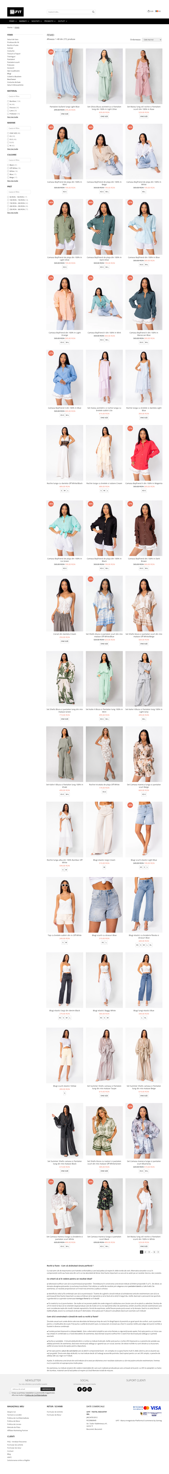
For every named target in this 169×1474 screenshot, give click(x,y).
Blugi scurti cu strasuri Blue (104, 935)
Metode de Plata (13, 1427)
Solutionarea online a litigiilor (18, 1460)
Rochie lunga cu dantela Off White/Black (64, 483)
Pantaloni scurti (13, 62)
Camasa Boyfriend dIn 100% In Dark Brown (144, 559)
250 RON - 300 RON (17, 209)
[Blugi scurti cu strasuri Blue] (104, 905)
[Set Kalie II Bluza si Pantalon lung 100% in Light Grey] (143, 679)
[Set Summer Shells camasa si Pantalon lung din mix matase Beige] (143, 1055)
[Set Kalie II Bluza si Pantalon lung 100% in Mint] (104, 679)
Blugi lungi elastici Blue (143, 1010)
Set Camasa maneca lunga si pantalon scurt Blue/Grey (144, 1162)
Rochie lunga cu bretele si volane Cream (104, 483)
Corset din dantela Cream (64, 634)
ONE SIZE (13, 133)
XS (11, 136)
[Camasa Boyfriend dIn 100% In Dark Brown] (143, 528)
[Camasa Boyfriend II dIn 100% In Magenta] (143, 453)
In (10, 104)
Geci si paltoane (13, 71)
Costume (10, 51)
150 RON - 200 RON (17, 203)
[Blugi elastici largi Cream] (104, 829)
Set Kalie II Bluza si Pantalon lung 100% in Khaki (64, 785)
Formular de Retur (54, 1415)
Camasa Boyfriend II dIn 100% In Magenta (143, 483)
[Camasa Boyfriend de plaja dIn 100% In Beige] (104, 151)
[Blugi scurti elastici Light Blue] (143, 829)
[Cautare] (93, 12)
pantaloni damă (134, 1286)
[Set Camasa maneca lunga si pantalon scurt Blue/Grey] (143, 1131)
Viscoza (12, 107)
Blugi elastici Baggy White (104, 1010)
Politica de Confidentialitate (36, 1395)
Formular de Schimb (55, 1412)
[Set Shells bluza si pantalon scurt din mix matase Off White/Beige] (143, 603)
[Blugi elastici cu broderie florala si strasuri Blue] (143, 905)
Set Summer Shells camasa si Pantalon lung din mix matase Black (65, 1162)
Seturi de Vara (12, 39)
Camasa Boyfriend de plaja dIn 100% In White (143, 183)
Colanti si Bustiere (14, 76)
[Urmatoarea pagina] (158, 1252)
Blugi (9, 73)
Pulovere (10, 65)
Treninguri (11, 56)
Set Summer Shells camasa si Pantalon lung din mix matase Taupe (104, 1087)
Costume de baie (13, 82)
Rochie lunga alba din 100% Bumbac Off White (64, 861)
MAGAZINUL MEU (15, 1406)
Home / (10, 27)
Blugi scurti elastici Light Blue (144, 860)
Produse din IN (13, 42)
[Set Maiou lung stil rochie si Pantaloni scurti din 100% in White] (143, 1206)
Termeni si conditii (14, 1415)
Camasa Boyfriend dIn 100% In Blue (144, 257)
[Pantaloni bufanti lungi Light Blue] (64, 76)
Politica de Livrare (14, 1424)
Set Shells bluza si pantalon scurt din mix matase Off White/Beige (144, 635)
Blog (9, 1454)
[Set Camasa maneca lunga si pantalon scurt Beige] (143, 754)
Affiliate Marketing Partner (17, 1430)
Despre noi (11, 1412)
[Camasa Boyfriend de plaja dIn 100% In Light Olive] (64, 227)
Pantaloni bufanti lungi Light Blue (64, 106)
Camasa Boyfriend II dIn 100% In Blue (64, 408)
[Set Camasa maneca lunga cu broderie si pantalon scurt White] (64, 1206)
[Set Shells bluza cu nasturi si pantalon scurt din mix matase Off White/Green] (104, 1131)
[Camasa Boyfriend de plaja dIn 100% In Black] (104, 528)
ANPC (9, 1457)
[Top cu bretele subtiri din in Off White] (64, 905)
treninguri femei (82, 1298)
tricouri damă (76, 1331)
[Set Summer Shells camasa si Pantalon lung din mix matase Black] (64, 1131)
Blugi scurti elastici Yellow (64, 1086)
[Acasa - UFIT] (20, 12)
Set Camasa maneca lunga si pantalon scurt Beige (144, 785)
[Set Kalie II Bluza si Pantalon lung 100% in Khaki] (64, 754)
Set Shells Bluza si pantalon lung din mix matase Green (65, 710)
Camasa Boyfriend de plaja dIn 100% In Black (104, 559)
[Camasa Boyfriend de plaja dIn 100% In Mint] (64, 151)
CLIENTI (11, 1436)
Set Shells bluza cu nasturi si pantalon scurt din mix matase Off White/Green (104, 1162)
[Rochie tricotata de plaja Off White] (104, 754)
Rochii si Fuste (12, 45)
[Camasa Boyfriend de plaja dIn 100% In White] (143, 151)
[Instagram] (89, 1389)
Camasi (10, 48)
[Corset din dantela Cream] (64, 603)
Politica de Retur (13, 1421)
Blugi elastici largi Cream (104, 860)
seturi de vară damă (70, 1351)
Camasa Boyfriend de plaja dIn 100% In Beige (104, 183)
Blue (11, 174)
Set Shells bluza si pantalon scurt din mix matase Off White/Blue (104, 635)
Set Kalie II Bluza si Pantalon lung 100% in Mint (104, 710)
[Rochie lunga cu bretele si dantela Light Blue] (143, 377)
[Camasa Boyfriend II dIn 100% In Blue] (64, 377)
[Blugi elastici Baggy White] (104, 980)
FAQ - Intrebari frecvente (17, 1441)
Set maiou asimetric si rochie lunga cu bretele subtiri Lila (104, 409)
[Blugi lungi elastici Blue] (143, 980)
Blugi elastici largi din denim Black (64, 1010)
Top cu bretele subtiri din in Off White (64, 935)
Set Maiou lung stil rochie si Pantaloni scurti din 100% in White (144, 1237)
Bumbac (13, 101)
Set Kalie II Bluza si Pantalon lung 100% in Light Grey (143, 710)
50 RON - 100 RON (17, 197)
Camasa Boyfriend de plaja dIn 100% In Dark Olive (104, 258)
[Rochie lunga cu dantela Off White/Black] (64, 453)
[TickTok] (84, 1389)
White (12, 171)
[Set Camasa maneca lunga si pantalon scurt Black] (104, 1206)
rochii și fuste (52, 1311)
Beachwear (11, 79)
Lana (11, 110)
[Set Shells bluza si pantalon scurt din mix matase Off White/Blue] (104, 603)
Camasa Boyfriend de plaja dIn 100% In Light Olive (64, 258)
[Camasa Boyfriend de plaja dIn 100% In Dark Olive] (104, 227)
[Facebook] (79, 1389)
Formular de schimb (15, 1445)
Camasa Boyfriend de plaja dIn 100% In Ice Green (64, 559)
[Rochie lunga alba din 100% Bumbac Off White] (64, 829)
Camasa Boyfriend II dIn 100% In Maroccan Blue (144, 333)
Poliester (13, 114)
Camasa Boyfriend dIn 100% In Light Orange (65, 333)
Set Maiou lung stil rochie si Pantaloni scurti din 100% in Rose (144, 107)
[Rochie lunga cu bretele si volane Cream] (104, 453)
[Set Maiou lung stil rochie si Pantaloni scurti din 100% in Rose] (143, 76)
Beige (12, 177)
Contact (10, 1451)
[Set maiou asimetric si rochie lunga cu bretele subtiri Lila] (104, 377)
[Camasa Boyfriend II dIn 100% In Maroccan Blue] (143, 302)
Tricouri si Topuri (13, 53)
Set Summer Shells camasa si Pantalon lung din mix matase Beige (144, 1087)
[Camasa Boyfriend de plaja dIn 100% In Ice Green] (64, 528)
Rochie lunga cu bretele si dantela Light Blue (143, 409)
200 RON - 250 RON (17, 206)
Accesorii (10, 68)
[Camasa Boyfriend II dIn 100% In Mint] (104, 302)
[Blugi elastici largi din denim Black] (64, 980)
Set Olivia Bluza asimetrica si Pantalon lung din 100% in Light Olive (104, 107)
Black (12, 165)
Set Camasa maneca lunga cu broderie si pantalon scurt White (65, 1237)
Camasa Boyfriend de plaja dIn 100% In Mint (64, 183)
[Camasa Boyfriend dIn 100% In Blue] (143, 227)
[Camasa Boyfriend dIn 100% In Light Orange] (64, 302)
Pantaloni (11, 59)
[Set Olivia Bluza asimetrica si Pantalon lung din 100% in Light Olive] (104, 76)
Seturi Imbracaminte (15, 85)
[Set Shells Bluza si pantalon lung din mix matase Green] (64, 679)
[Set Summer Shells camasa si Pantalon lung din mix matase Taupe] (104, 1055)
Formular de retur (14, 1448)
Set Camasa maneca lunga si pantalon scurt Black (104, 1237)
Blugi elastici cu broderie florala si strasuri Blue (144, 936)
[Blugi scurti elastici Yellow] (64, 1055)
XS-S (11, 139)
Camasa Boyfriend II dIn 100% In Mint (104, 332)
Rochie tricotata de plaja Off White (104, 784)
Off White (13, 168)
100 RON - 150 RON (17, 200)
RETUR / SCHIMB (55, 1406)
